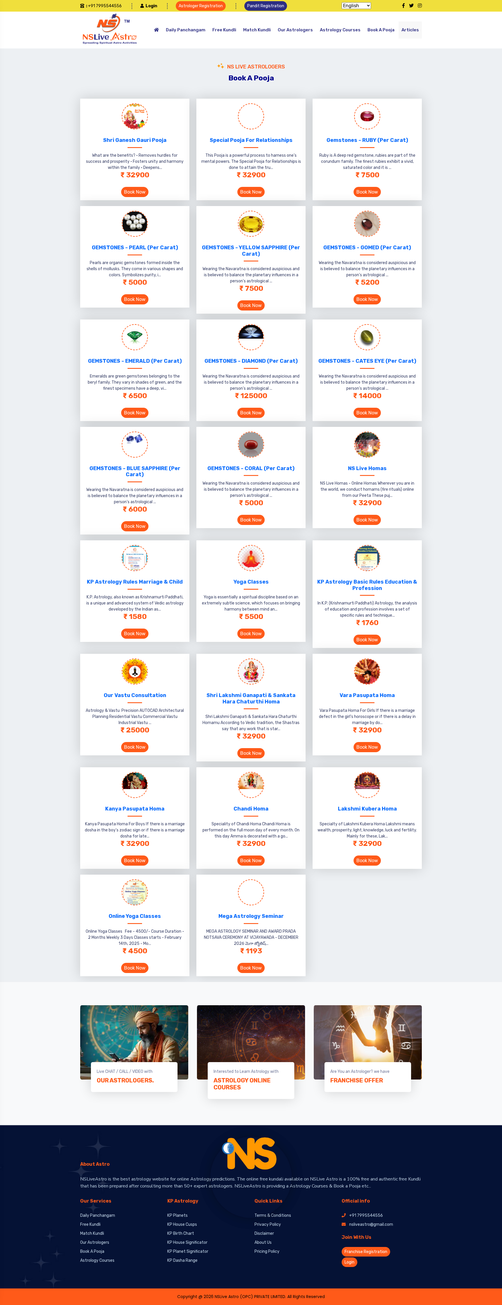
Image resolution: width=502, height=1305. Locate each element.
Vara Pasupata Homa (367, 695)
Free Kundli (224, 30)
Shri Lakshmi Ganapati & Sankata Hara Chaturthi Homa (251, 698)
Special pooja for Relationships (251, 140)
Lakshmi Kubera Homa (367, 809)
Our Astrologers (295, 30)
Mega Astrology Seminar (251, 916)
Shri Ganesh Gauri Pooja (134, 140)
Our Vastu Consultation (135, 695)
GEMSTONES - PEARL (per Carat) (135, 247)
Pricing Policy (266, 1251)
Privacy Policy (267, 1224)
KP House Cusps (182, 1224)
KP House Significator (187, 1242)
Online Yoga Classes (135, 916)
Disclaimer (264, 1233)
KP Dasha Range (182, 1260)
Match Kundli (257, 30)
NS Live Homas (367, 468)
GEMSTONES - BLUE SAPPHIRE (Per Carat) (134, 471)
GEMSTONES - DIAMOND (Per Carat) (251, 361)
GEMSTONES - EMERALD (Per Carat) (135, 361)
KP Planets (177, 1215)
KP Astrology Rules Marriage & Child (135, 582)
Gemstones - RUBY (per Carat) (367, 140)
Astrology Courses (340, 30)
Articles (410, 30)
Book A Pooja (381, 30)
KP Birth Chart (180, 1233)
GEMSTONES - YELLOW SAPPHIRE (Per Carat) (251, 250)
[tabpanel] (134, 1048)
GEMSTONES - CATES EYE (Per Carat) (367, 361)
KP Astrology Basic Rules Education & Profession (367, 585)
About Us (263, 1242)
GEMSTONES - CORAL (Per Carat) (251, 468)
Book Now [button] (135, 192)
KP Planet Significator (187, 1251)
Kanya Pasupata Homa (134, 809)
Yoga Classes (251, 582)
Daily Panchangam (185, 30)
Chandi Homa (251, 809)
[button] (148, 5)
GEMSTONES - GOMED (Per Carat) (367, 247)
